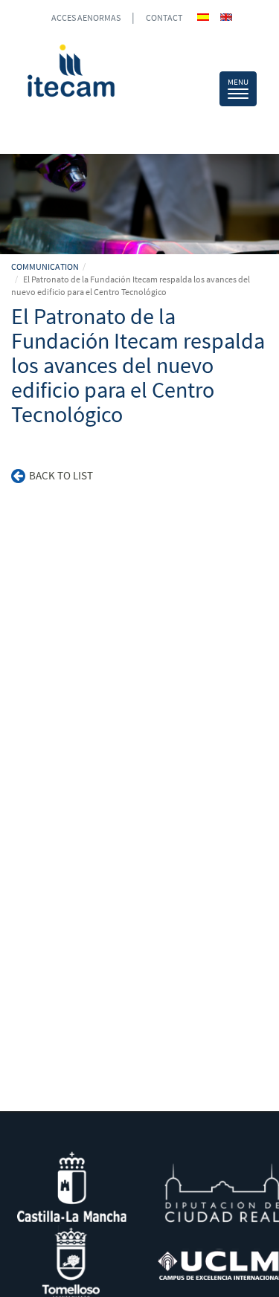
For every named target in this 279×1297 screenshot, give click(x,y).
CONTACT (164, 17)
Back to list (61, 475)
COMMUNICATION (45, 266)
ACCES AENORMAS (86, 17)
